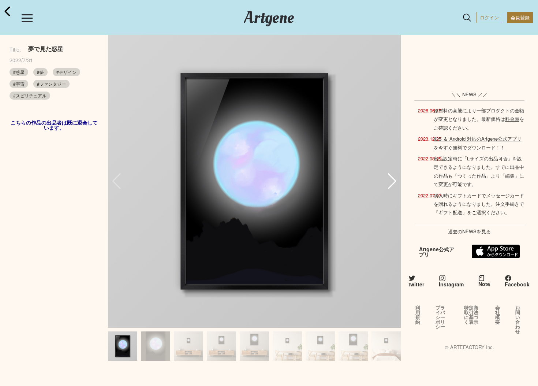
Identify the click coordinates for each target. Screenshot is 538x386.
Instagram (451, 284)
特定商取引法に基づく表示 (471, 314)
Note (484, 283)
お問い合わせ (517, 319)
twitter (416, 284)
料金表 (512, 118)
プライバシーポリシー (440, 317)
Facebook (517, 284)
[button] (392, 181)
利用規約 (417, 314)
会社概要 (497, 314)
